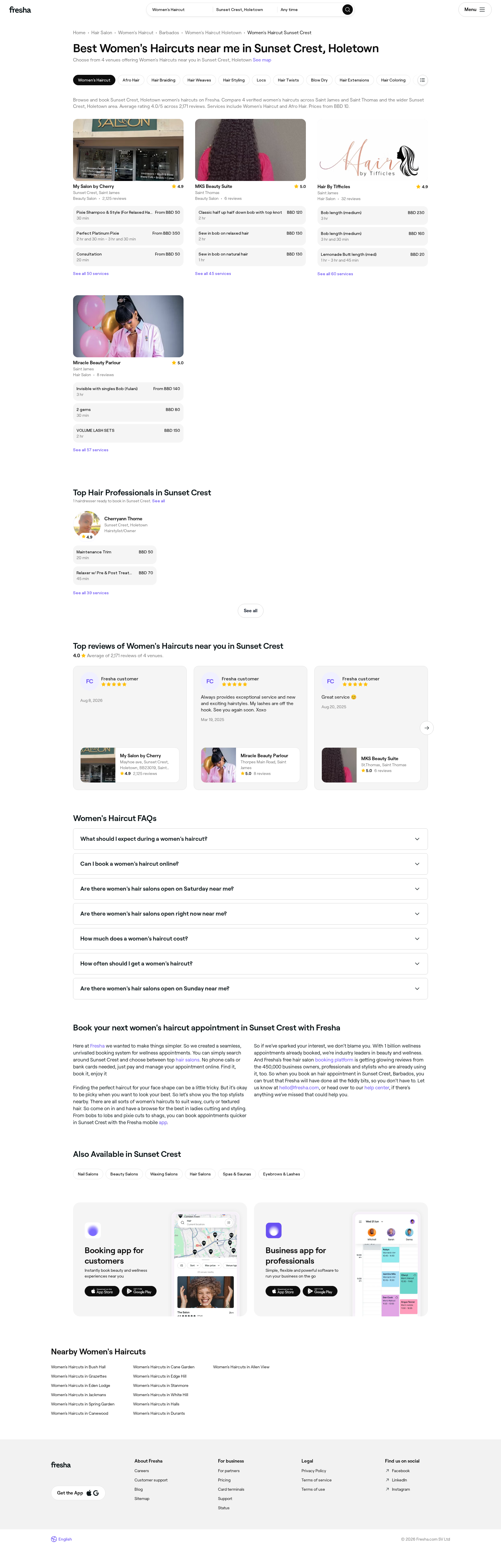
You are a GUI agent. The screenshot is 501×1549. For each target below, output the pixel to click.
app (163, 1122)
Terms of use (313, 1489)
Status (224, 1507)
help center (376, 1087)
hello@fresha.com (299, 1087)
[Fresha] (20, 10)
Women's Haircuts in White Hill (160, 1394)
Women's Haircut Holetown (213, 32)
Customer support (151, 1480)
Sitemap (142, 1498)
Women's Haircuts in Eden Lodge (80, 1385)
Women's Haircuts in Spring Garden (83, 1404)
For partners (229, 1470)
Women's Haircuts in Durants (159, 1413)
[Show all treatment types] (423, 80)
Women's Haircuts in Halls (156, 1404)
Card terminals (231, 1489)
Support (225, 1498)
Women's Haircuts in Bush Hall (78, 1367)
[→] (427, 728)
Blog (139, 1489)
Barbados (169, 32)
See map (262, 59)
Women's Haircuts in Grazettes (79, 1376)
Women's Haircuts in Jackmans (78, 1394)
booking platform (334, 1059)
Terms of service (317, 1480)
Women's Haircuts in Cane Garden (164, 1367)
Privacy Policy (314, 1470)
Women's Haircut (135, 32)
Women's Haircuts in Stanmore (160, 1385)
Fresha (97, 1045)
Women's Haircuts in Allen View (241, 1367)
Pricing (224, 1480)
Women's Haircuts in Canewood (79, 1413)
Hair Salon (101, 32)
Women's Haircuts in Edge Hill (159, 1376)
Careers (142, 1470)
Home (79, 32)
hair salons (187, 1059)
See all (250, 610)
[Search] (348, 9)
